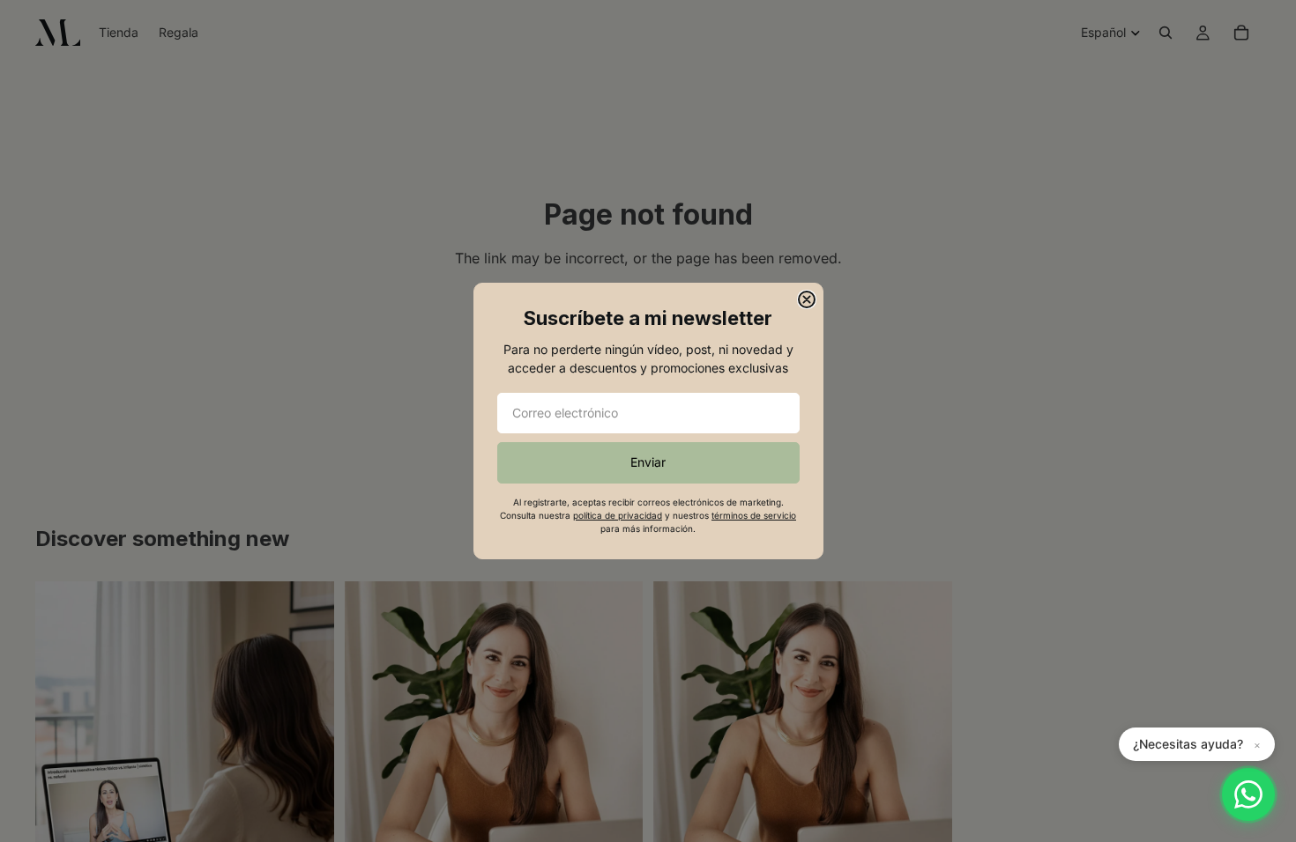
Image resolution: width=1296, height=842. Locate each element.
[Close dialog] (807, 299)
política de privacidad (617, 515)
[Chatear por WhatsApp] (1248, 794)
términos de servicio (753, 515)
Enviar (648, 461)
